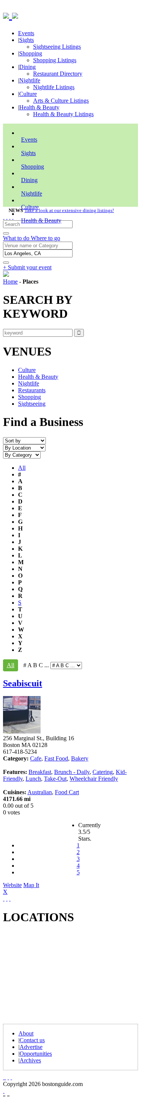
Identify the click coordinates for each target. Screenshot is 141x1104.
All (22, 468)
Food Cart (67, 792)
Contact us (32, 1040)
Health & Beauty (39, 107)
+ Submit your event (27, 267)
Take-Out (55, 778)
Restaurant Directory (57, 73)
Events (26, 33)
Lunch (33, 778)
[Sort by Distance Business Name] (24, 440)
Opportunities (36, 1053)
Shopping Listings (54, 60)
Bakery (79, 758)
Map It (21, 888)
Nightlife (29, 80)
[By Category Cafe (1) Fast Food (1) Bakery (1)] (22, 454)
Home (10, 281)
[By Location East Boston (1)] (24, 447)
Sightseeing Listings (57, 46)
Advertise (31, 1047)
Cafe (35, 758)
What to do (17, 238)
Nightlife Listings (53, 87)
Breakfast (40, 772)
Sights (26, 40)
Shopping (30, 53)
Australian (39, 792)
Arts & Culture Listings (61, 100)
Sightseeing (31, 403)
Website (12, 885)
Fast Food (56, 758)
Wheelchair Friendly (94, 778)
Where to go (45, 238)
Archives (30, 1060)
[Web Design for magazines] (4, 1091)
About (25, 1033)
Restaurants (31, 390)
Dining (27, 67)
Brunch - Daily (71, 772)
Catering (102, 772)
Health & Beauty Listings (63, 114)
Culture (28, 94)
